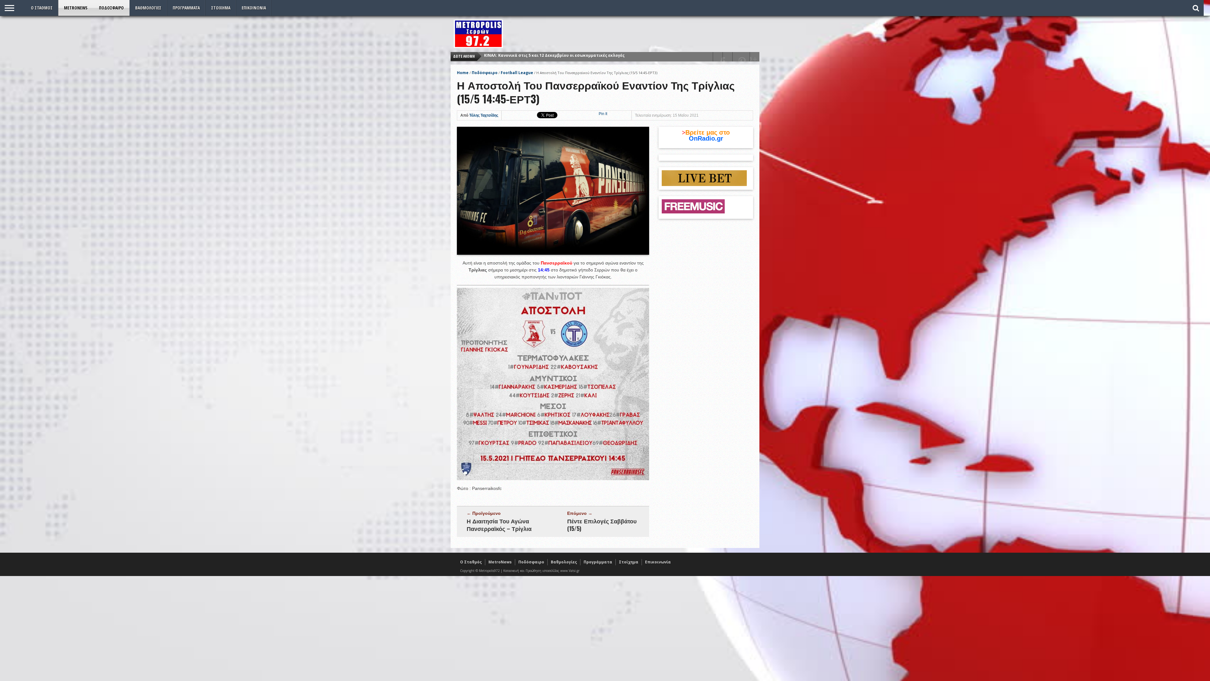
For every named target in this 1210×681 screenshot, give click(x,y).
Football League (517, 72)
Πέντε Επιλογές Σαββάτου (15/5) (602, 524)
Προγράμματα (186, 8)
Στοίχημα (220, 8)
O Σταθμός (42, 8)
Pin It (603, 114)
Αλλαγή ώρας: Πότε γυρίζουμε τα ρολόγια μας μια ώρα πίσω (545, 56)
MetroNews (76, 8)
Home (463, 72)
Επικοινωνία (254, 8)
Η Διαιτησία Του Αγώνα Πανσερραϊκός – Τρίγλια (499, 524)
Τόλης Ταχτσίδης (483, 115)
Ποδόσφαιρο (111, 8)
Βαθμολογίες (148, 8)
